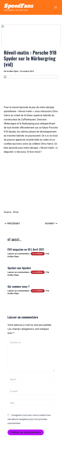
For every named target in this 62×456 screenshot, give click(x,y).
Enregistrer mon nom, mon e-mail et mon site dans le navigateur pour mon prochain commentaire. (29, 419)
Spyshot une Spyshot (19, 268)
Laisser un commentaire (18, 254)
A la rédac (37, 254)
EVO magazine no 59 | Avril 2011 (26, 249)
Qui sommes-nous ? (18, 286)
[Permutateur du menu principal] (55, 7)
